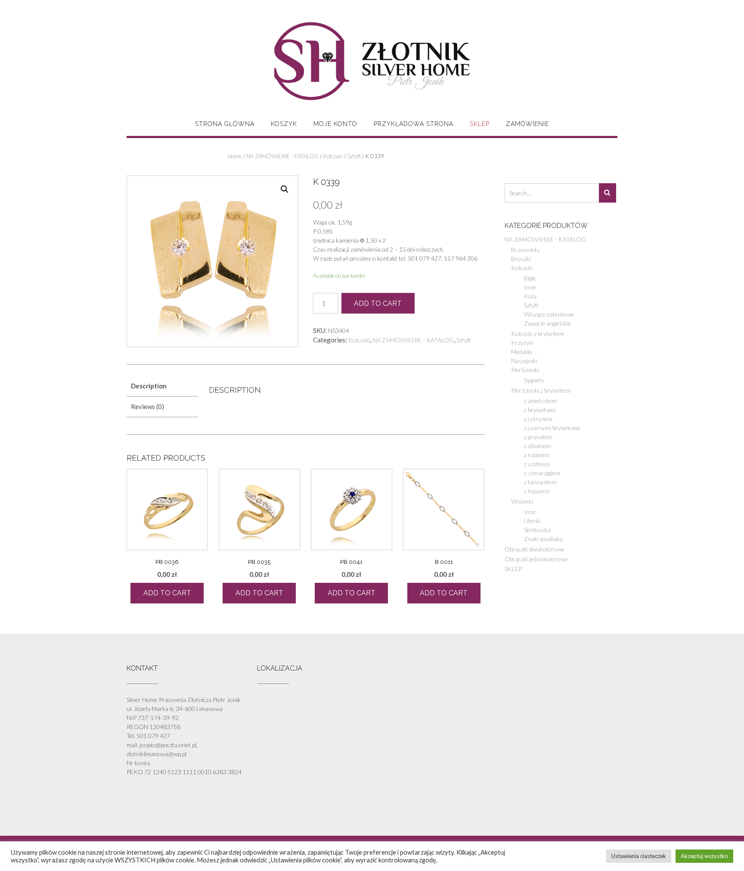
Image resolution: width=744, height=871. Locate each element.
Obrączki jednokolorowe (536, 559)
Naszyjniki (524, 360)
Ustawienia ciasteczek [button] (638, 856)
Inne (530, 287)
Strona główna (224, 123)
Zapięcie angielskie (547, 323)
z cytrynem (538, 418)
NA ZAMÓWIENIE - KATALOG (282, 156)
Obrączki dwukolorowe (534, 549)
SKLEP (480, 123)
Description (149, 386)
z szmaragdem (542, 473)
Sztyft (354, 156)
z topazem (537, 491)
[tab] (162, 386)
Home (235, 156)
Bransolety (525, 249)
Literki (532, 520)
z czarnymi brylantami (552, 427)
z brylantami (539, 409)
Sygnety (534, 380)
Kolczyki (333, 156)
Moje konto (335, 123)
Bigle (530, 278)
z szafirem (537, 464)
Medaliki (521, 351)
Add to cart (378, 303)
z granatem (538, 436)
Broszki (521, 258)
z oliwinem (537, 445)
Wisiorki (522, 501)
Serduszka (537, 529)
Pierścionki (525, 369)
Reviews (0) (147, 406)
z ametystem (540, 400)
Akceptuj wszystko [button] (704, 856)
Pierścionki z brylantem (540, 390)
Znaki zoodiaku (543, 538)
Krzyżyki (522, 342)
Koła (530, 296)
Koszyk (284, 123)
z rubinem (536, 455)
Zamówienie (527, 123)
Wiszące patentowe (549, 314)
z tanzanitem (540, 482)
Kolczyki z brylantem (537, 333)
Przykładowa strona (413, 123)
